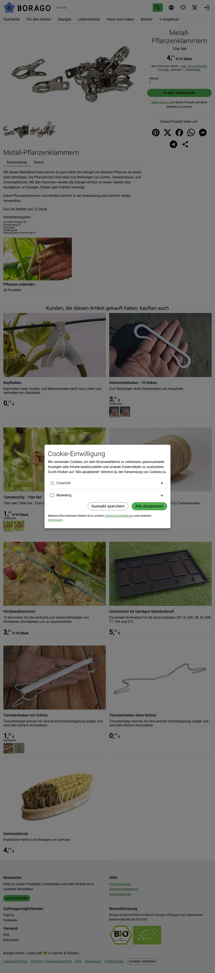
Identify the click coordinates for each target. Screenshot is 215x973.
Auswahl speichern (108, 506)
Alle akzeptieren (149, 506)
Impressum (55, 520)
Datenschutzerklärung (119, 515)
